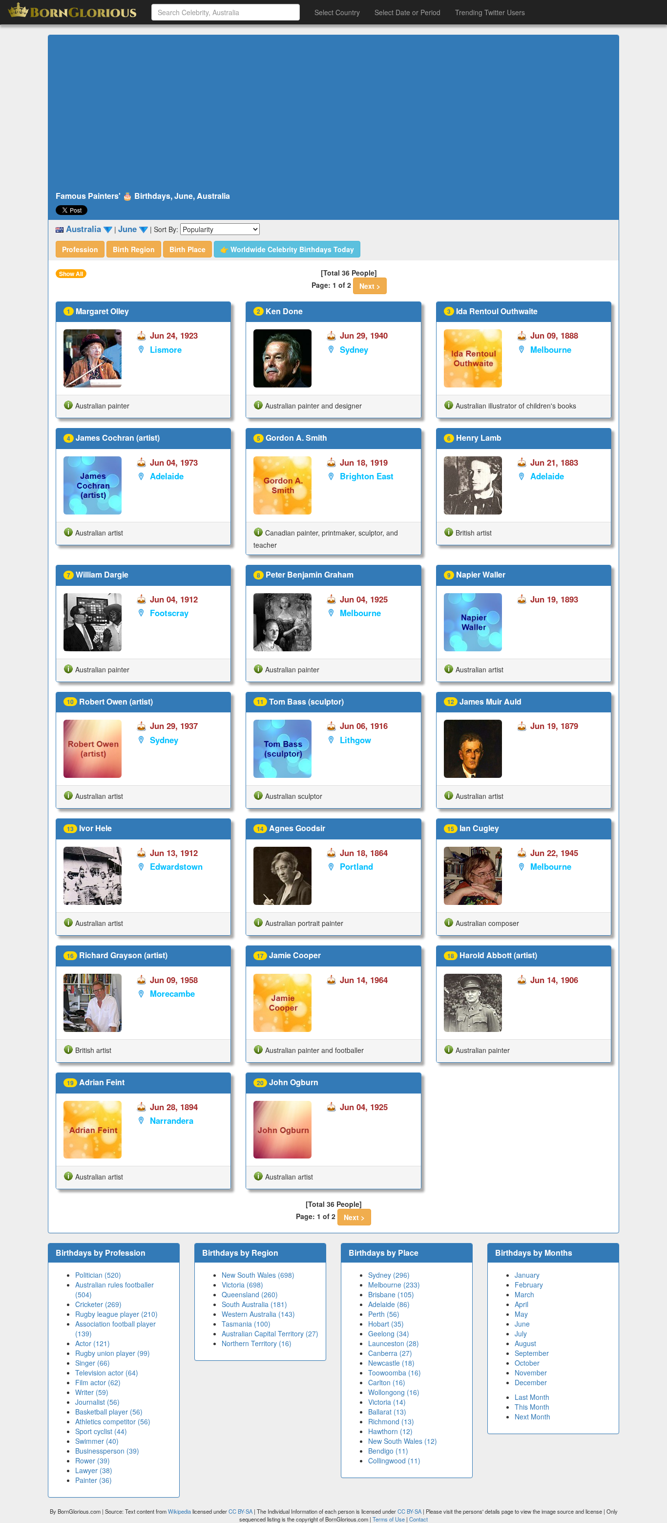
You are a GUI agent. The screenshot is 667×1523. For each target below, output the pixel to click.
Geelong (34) (388, 1333)
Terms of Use (389, 1519)
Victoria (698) (242, 1284)
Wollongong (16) (393, 1392)
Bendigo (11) (388, 1451)
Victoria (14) (387, 1402)
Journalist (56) (97, 1402)
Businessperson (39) (107, 1451)
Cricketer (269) (98, 1304)
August (525, 1343)
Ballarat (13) (387, 1411)
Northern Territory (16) (257, 1343)
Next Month (532, 1416)
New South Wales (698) (258, 1275)
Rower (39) (92, 1460)
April (521, 1304)
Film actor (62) (98, 1382)
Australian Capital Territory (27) (270, 1333)
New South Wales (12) (402, 1441)
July (521, 1333)
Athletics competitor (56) (112, 1421)
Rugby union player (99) (112, 1353)
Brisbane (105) (391, 1294)
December (531, 1382)
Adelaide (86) (389, 1304)
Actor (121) (92, 1343)
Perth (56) (383, 1314)
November (531, 1372)
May (521, 1314)
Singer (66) (92, 1363)
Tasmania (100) (246, 1324)
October (527, 1363)
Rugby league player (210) (116, 1314)
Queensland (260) (250, 1294)
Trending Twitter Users (490, 12)
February (529, 1284)
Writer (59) (91, 1392)
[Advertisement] (333, 113)
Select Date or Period (407, 12)
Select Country (337, 12)
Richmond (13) (391, 1421)
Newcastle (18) (391, 1363)
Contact (418, 1519)
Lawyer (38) (93, 1470)
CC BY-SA (240, 1511)
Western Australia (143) (258, 1314)
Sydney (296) (389, 1275)
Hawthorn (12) (390, 1431)
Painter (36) (93, 1480)
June (522, 1324)
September (532, 1353)
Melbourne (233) (394, 1284)
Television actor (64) (106, 1372)
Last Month (532, 1397)
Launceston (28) (393, 1343)
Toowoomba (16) (394, 1372)
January (527, 1275)
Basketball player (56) (109, 1411)
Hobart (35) (386, 1324)
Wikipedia (179, 1511)
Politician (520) (98, 1275)
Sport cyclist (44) (101, 1431)
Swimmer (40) (97, 1441)
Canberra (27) (390, 1353)
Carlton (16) (386, 1382)
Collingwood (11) (394, 1460)
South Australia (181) (254, 1304)
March (524, 1294)
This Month (532, 1407)
